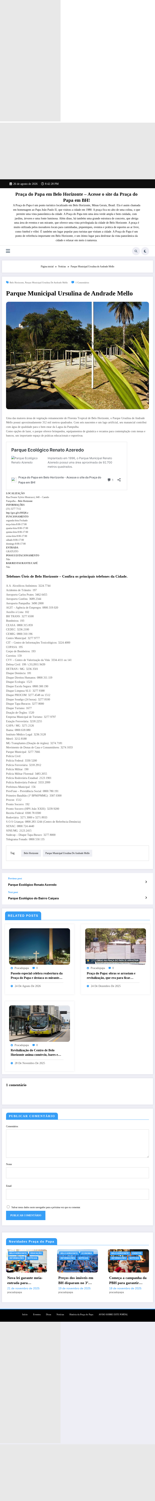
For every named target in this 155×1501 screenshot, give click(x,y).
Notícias (32, 1258)
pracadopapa (22, 968)
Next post (13, 892)
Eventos (136, 1253)
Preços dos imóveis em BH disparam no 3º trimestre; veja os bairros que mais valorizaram (75, 1280)
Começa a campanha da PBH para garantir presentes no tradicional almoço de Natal (128, 1280)
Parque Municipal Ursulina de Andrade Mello (46, 283)
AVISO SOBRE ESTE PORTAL (113, 1314)
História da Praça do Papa (81, 1314)
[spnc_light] (145, 251)
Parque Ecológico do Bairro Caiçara (33, 898)
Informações (16, 1258)
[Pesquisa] (136, 251)
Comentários (12, 1126)
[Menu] (8, 251)
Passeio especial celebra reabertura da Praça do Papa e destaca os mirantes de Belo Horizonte (37, 976)
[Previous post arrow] (146, 882)
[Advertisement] (30, 60)
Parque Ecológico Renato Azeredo (32, 884)
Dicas (48, 1314)
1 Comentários (82, 283)
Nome (9, 1164)
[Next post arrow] (146, 897)
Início (25, 1314)
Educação (36, 1253)
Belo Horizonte (17, 283)
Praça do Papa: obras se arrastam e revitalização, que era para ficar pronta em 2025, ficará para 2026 (111, 976)
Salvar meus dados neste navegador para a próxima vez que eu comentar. (46, 1207)
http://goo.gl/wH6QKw (17, 512)
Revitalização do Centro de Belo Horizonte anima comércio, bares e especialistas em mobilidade (34, 1052)
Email (9, 1185)
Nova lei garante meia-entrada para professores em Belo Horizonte (25, 1280)
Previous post (15, 878)
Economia (87, 1253)
